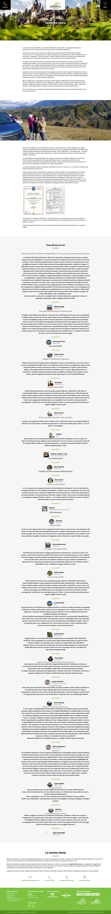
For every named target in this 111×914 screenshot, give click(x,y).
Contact (5, 7)
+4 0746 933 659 (49, 880)
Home (8, 912)
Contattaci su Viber (84, 880)
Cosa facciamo (10, 895)
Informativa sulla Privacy (13, 900)
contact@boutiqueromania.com (30, 880)
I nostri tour (13, 912)
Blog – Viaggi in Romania (23, 912)
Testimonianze (10, 897)
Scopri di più (56, 302)
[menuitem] (97, 4)
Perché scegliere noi (12, 893)
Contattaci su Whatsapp (67, 880)
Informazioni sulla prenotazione (15, 898)
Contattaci (32, 912)
